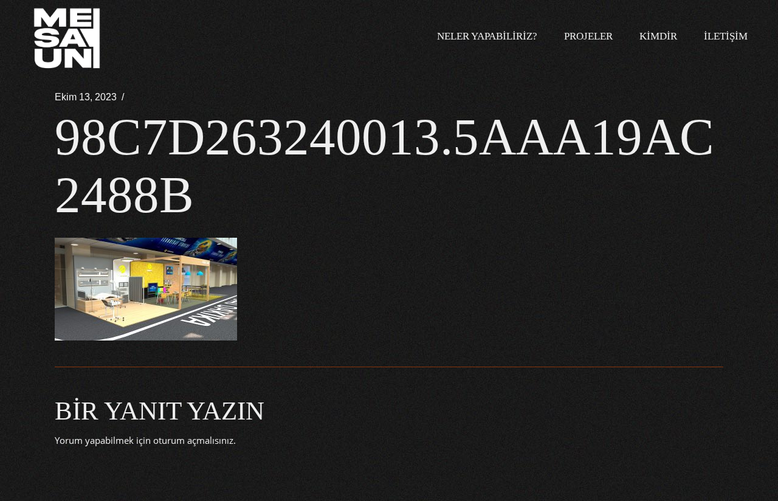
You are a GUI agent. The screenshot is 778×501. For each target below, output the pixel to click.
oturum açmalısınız (193, 440)
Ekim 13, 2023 (86, 97)
